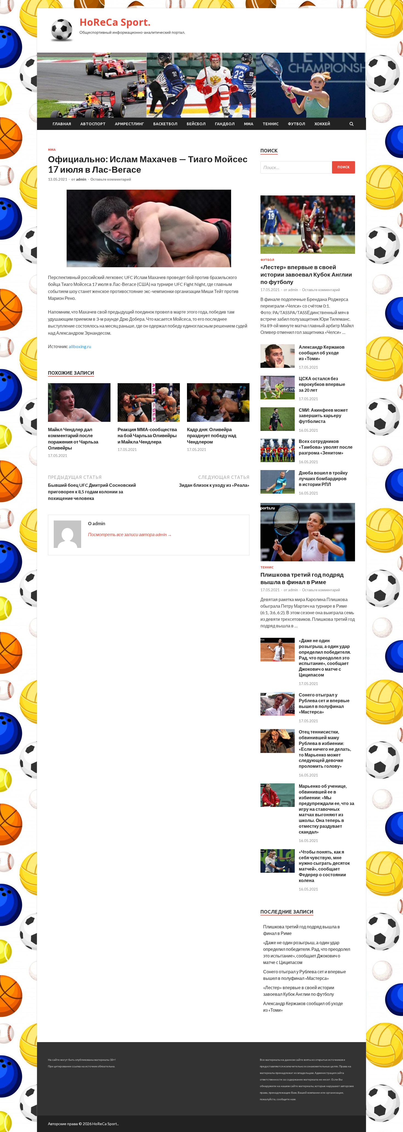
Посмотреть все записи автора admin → (130, 534)
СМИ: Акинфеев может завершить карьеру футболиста (323, 415)
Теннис (271, 124)
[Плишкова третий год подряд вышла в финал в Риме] (307, 562)
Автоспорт (93, 124)
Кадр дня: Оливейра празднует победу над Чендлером (211, 435)
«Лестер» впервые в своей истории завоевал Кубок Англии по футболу (306, 274)
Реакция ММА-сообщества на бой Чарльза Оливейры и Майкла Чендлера (147, 435)
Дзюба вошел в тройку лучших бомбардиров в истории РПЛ (323, 478)
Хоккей (322, 124)
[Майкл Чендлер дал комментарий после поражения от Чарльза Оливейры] (79, 423)
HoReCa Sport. (115, 22)
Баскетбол (165, 124)
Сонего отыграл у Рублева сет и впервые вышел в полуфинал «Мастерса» (324, 703)
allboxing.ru (80, 346)
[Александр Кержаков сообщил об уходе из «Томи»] (277, 366)
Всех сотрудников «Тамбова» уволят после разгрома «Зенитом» (326, 447)
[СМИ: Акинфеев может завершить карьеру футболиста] (277, 429)
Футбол (296, 124)
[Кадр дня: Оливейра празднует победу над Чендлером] (218, 423)
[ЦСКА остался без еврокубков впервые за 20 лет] (277, 397)
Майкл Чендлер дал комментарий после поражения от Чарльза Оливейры (73, 438)
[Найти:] (307, 167)
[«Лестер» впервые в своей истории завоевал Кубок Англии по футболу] (307, 254)
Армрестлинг (129, 124)
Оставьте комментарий (110, 179)
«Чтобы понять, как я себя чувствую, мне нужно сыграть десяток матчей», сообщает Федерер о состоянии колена (324, 866)
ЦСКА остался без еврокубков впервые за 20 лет (322, 384)
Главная (62, 124)
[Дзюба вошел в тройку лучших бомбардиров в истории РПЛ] (277, 491)
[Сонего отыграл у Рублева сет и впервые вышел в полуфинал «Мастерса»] (277, 713)
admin (81, 179)
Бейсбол (196, 124)
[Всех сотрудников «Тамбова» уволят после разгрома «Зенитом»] (277, 460)
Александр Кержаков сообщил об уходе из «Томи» (322, 352)
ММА (248, 124)
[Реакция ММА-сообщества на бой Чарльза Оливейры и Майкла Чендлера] (149, 423)
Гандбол (225, 124)
